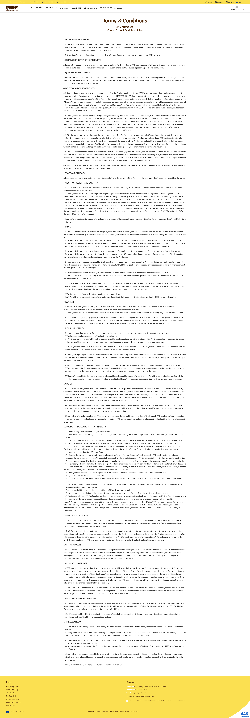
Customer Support (237, 10)
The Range (64, 8)
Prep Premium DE (60, 2)
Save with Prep (51, 7)
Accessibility (91, 711)
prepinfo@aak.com (139, 693)
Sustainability (77, 8)
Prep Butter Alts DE (46, 2)
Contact (130, 682)
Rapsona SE (23, 2)
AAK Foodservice (12, 2)
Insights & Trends (105, 7)
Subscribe (220, 2)
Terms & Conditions (102, 711)
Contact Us (118, 8)
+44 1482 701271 (142, 689)
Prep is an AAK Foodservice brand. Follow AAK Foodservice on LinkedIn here (158, 701)
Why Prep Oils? (36, 7)
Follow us (231, 2)
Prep (8, 682)
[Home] (12, 8)
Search (210, 2)
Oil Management (90, 8)
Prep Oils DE (34, 2)
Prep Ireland (72, 2)
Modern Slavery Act (126, 711)
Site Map (135, 711)
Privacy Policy (114, 711)
